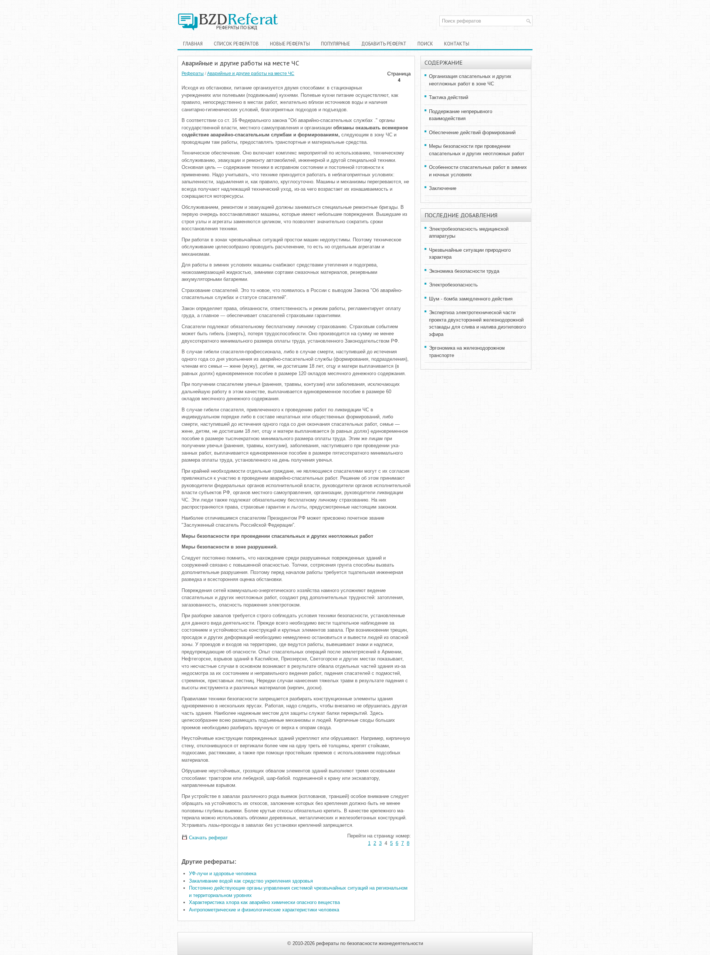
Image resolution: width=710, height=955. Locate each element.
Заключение (442, 188)
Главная (193, 44)
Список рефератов (236, 44)
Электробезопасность (453, 285)
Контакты (456, 44)
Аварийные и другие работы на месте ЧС (250, 73)
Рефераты (193, 73)
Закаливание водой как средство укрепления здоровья (251, 881)
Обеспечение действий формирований (472, 132)
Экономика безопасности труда (464, 271)
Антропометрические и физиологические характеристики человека (264, 909)
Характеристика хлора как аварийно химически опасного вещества (264, 902)
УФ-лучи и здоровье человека (222, 873)
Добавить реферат (383, 44)
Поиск (425, 44)
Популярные (335, 44)
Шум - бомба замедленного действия (471, 299)
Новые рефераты (290, 44)
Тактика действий (448, 97)
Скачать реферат (207, 837)
